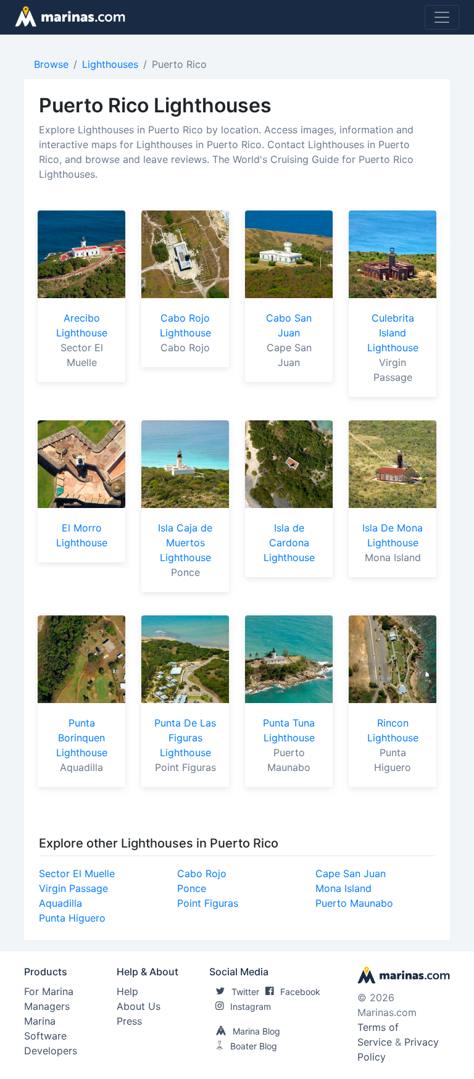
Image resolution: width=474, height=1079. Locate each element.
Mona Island (343, 888)
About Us (138, 1006)
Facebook (300, 991)
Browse (51, 64)
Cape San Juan (350, 873)
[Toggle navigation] (442, 17)
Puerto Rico (179, 64)
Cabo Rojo (202, 873)
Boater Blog (253, 1046)
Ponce (191, 888)
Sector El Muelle (77, 873)
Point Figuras (207, 903)
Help (127, 991)
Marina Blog (256, 1031)
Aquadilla (60, 903)
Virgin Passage (73, 888)
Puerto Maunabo (354, 903)
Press (129, 1021)
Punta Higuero (72, 918)
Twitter (245, 991)
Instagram (250, 1006)
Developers (50, 1050)
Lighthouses (110, 64)
